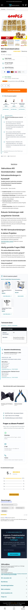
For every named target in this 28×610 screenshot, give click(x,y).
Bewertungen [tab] (6, 500)
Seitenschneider (18, 403)
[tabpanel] (14, 515)
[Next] (25, 26)
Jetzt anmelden (14, 554)
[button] (14, 478)
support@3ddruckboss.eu (7, 572)
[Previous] (2, 26)
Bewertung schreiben (14, 494)
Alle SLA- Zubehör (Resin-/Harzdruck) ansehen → (11, 279)
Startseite (3, 9)
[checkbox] (4, 511)
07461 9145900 (15, 369)
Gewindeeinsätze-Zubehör (7, 241)
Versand (9, 54)
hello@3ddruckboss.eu (6, 369)
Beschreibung (14, 164)
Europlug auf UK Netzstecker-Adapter (10, 403)
